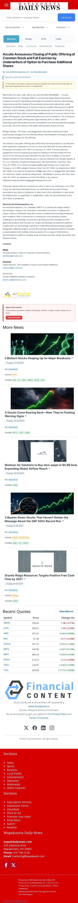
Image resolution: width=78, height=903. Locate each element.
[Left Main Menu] (6, 5)
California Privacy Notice (41, 886)
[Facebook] (34, 728)
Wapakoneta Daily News (42, 880)
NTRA (36, 380)
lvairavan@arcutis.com (13, 268)
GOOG (7, 643)
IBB (14, 380)
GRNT (15, 601)
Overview (10, 46)
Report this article (14, 317)
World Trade (24, 538)
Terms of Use (52, 883)
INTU (15, 433)
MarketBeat (13, 369)
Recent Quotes (13, 27)
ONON (25, 543)
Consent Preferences (15, 901)
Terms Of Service (38, 717)
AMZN (7, 622)
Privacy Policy (59, 714)
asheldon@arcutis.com (12, 256)
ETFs (43, 38)
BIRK (15, 543)
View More (65, 611)
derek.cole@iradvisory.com (14, 280)
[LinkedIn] (43, 728)
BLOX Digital (28, 894)
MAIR (15, 485)
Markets (11, 38)
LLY (19, 380)
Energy (15, 596)
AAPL (6, 628)
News (20, 46)
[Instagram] (52, 728)
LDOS (21, 433)
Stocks (28, 38)
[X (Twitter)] (26, 728)
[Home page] (39, 6)
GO (20, 543)
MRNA (30, 380)
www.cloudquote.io (39, 706)
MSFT (6, 654)
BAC (6, 638)
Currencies (31, 46)
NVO (42, 380)
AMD (6, 633)
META (6, 649)
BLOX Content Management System (42, 891)
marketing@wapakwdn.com (28, 856)
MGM (27, 433)
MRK (24, 380)
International (45, 46)
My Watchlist (38, 27)
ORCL (6, 664)
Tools (58, 38)
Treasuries (59, 46)
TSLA (6, 670)
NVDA (7, 659)
